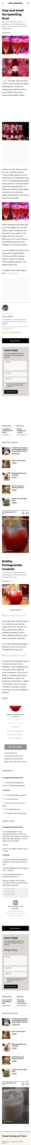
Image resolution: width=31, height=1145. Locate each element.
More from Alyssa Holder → (12, 332)
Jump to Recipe (15, 610)
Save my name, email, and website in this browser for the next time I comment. (17, 385)
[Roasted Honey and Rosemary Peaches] (6, 489)
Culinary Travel (15, 453)
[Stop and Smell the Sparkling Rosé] (9, 1001)
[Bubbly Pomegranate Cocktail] (22, 430)
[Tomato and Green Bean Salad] (6, 502)
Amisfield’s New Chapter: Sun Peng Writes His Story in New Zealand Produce (20, 449)
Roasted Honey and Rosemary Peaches (18, 486)
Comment (8, 362)
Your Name (8, 373)
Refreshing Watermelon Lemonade (19, 474)
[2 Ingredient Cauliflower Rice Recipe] (9, 430)
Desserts (14, 490)
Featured (14, 463)
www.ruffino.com (11, 273)
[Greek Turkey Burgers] (6, 464)
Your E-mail (8, 378)
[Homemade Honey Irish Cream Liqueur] (22, 1001)
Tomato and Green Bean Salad (19, 499)
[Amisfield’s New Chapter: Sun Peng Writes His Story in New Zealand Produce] (6, 451)
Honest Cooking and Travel (14, 1136)
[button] (3, 3)
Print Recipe (16, 747)
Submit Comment (11, 392)
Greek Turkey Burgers (18, 460)
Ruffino (4, 81)
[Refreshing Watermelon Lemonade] (6, 476)
